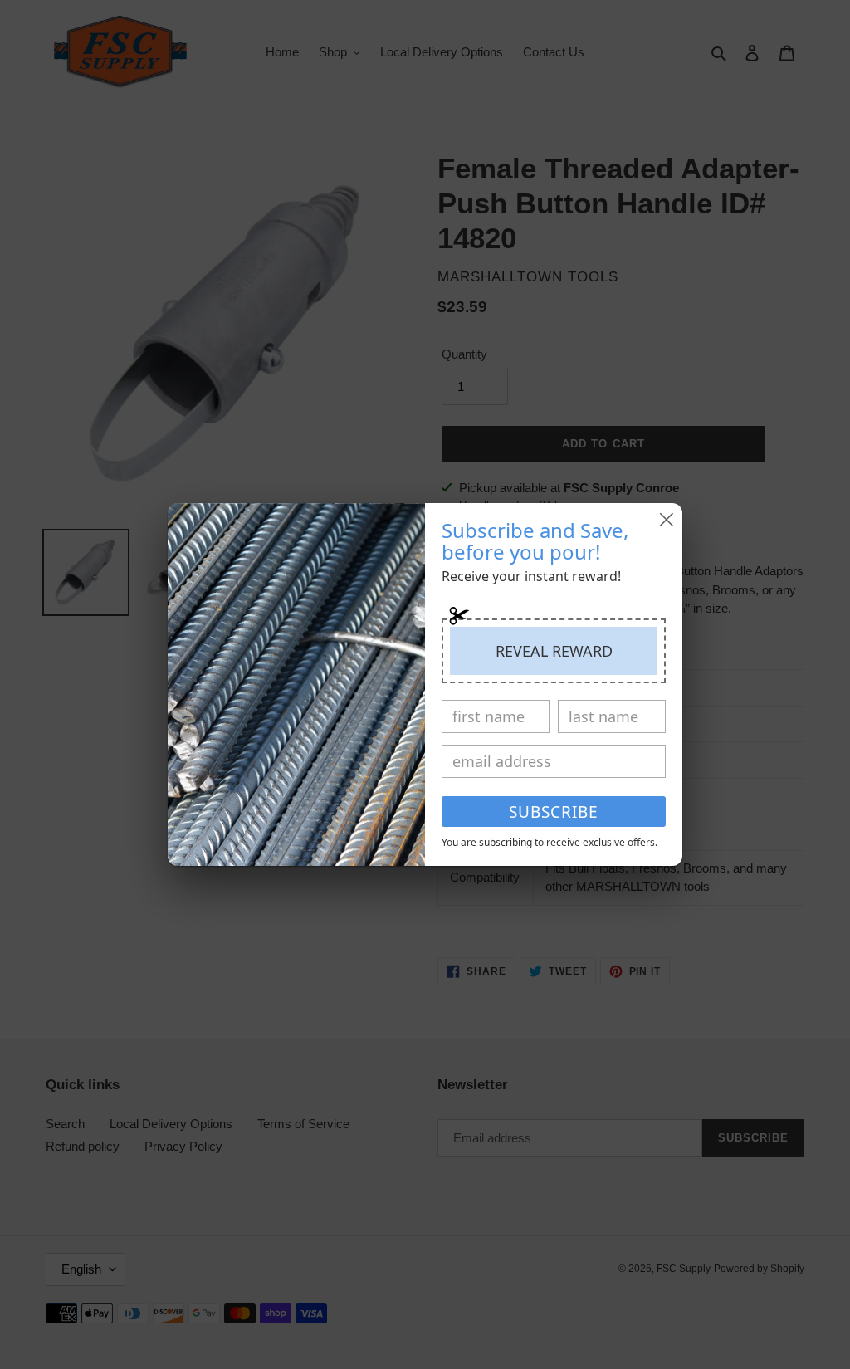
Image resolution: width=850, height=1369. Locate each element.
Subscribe (553, 812)
